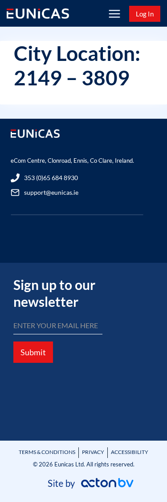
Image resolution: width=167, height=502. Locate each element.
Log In (145, 14)
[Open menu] (114, 13)
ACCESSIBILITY (129, 452)
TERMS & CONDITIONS (47, 452)
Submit (33, 352)
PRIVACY (93, 452)
